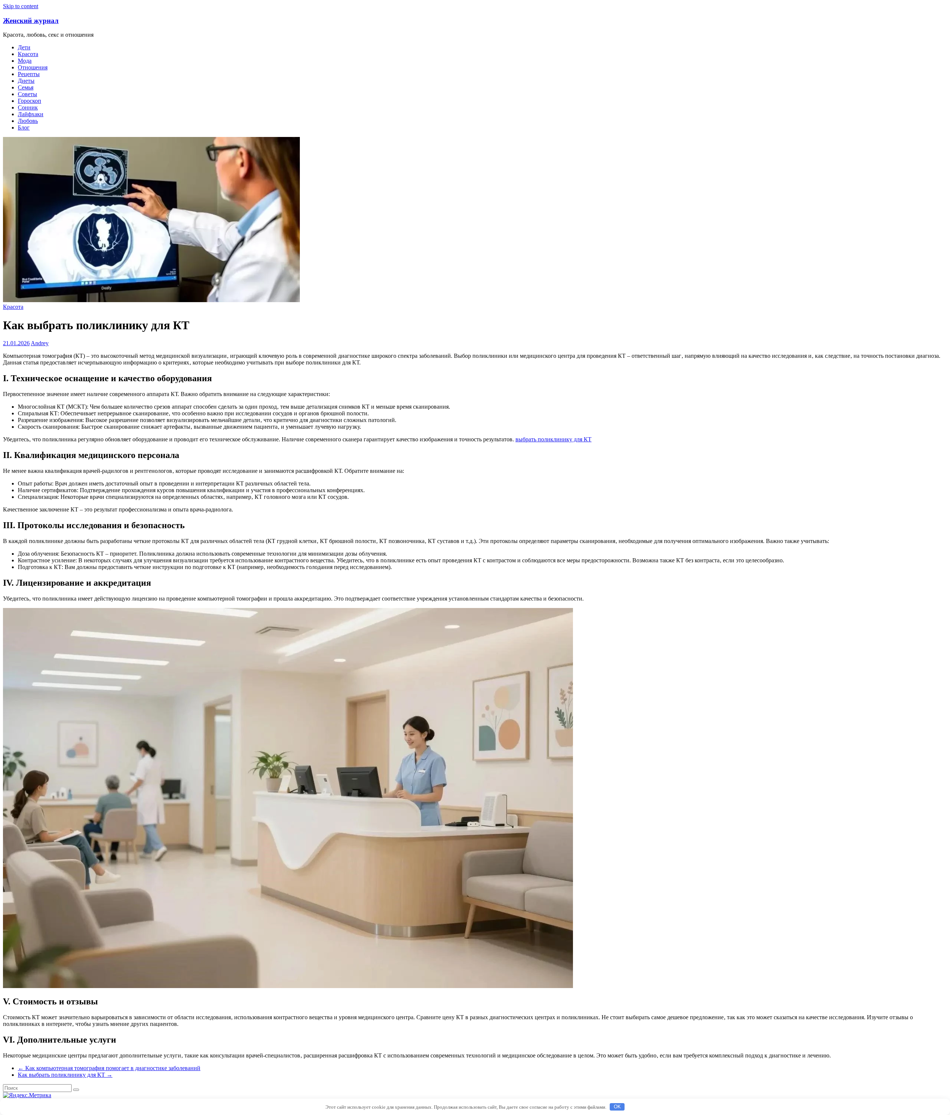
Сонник (28, 107)
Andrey (40, 343)
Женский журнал (31, 20)
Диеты (26, 81)
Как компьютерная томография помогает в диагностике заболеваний (109, 1068)
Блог (24, 127)
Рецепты (29, 74)
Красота (28, 54)
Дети (24, 47)
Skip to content (20, 6)
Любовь (28, 121)
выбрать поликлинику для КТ (553, 439)
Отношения (33, 67)
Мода (25, 61)
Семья (25, 87)
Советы (27, 94)
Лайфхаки (30, 114)
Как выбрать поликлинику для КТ (65, 1075)
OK (617, 1106)
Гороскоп (29, 101)
